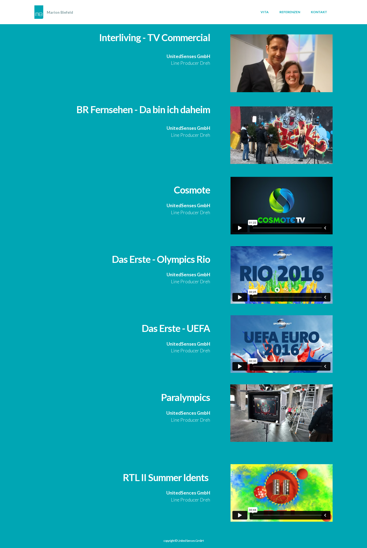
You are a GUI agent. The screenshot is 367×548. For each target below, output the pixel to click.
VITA (265, 12)
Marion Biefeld (60, 12)
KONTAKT (319, 12)
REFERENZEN (289, 12)
